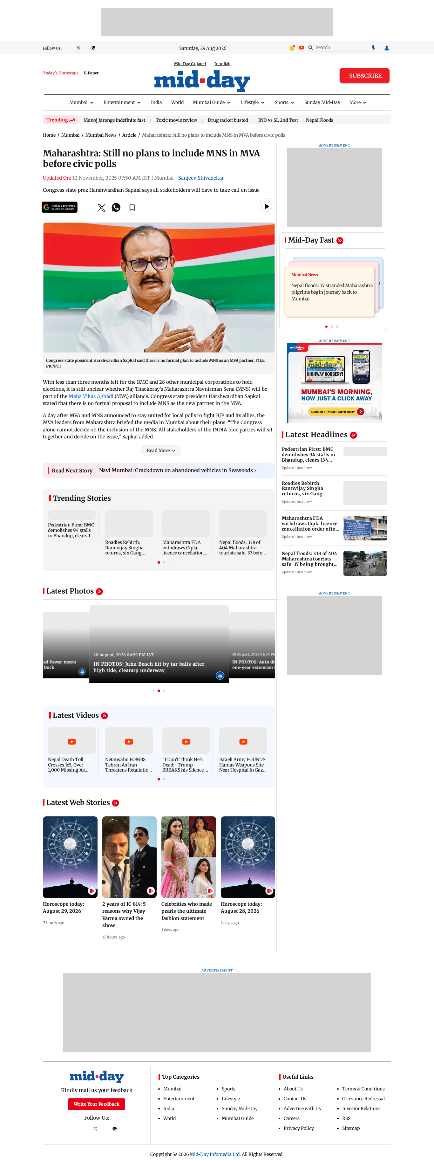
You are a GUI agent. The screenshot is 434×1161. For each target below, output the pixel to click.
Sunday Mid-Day (322, 102)
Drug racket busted (228, 120)
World (177, 102)
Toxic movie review (176, 120)
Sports (281, 102)
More (355, 102)
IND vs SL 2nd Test (278, 120)
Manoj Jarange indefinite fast (114, 120)
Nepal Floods (319, 120)
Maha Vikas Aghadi (91, 396)
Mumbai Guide (209, 102)
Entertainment (119, 102)
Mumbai (78, 102)
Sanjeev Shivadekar (201, 178)
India (156, 102)
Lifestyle (250, 102)
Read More (158, 453)
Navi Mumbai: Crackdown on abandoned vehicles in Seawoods (177, 473)
